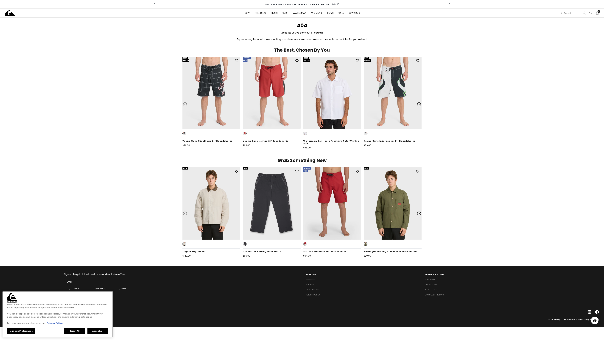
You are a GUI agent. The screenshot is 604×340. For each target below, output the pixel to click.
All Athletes (431, 289)
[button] (184, 133)
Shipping (310, 279)
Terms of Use (569, 319)
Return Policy (313, 294)
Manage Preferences (20, 330)
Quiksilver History (434, 294)
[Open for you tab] (594, 320)
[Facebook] (597, 312)
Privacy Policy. (55, 323)
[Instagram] (589, 312)
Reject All (75, 330)
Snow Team (431, 284)
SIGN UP (335, 4)
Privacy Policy (554, 319)
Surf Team (430, 279)
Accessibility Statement (588, 319)
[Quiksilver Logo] (10, 13)
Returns (310, 284)
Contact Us (312, 289)
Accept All (97, 330)
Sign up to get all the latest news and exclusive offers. (95, 274)
